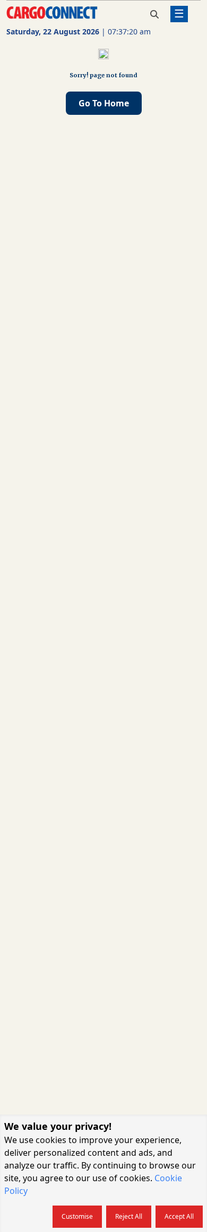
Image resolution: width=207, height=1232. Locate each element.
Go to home (104, 103)
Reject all (128, 1216)
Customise (77, 1216)
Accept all (179, 1216)
